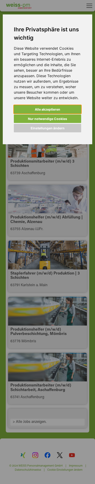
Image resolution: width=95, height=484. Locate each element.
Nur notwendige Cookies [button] (47, 119)
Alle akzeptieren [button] (47, 109)
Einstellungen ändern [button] (48, 128)
